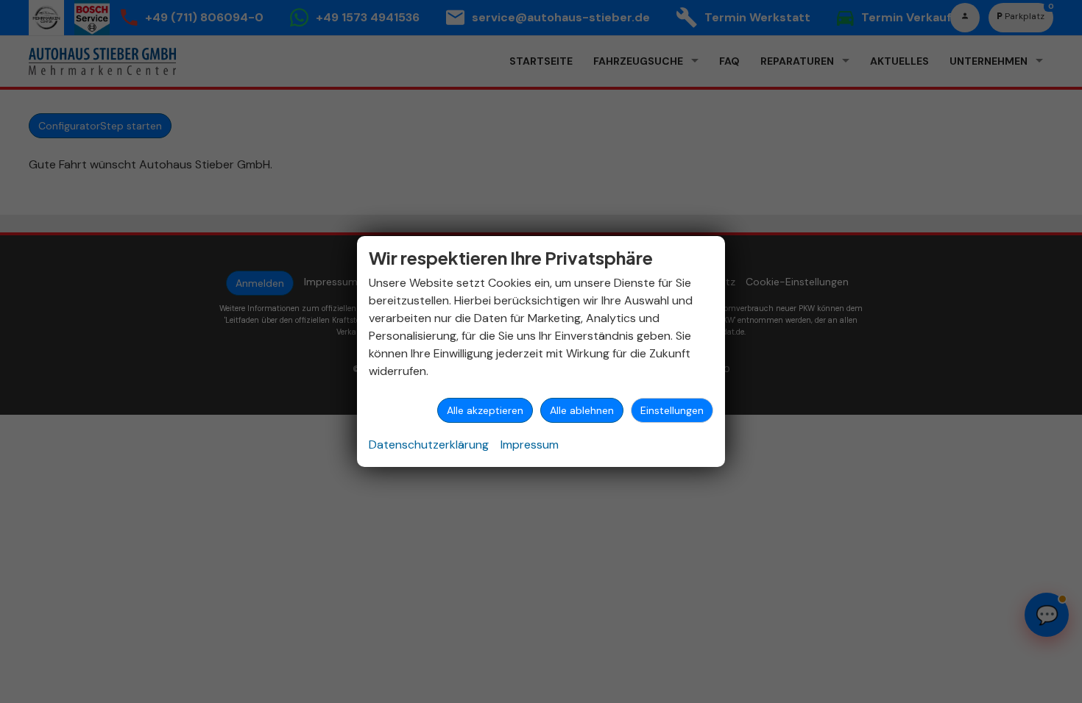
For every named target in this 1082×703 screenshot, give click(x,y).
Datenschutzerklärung (429, 444)
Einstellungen (672, 410)
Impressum (530, 444)
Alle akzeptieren (485, 410)
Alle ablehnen (582, 410)
